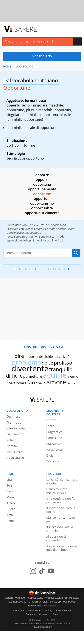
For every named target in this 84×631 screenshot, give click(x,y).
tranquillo (61, 369)
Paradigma (54, 450)
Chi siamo (18, 610)
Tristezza (52, 461)
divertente (29, 368)
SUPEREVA (50, 606)
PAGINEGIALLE (35, 598)
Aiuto (55, 614)
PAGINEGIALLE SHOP (56, 598)
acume (55, 375)
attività (64, 356)
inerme (72, 376)
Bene (10, 521)
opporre (42, 174)
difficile (14, 375)
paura (71, 383)
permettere (32, 376)
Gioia (50, 455)
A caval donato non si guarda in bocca (61, 548)
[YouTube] (51, 570)
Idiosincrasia (15, 428)
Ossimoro (13, 416)
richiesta (51, 356)
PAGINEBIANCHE (17, 602)
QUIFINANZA (69, 602)
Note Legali (34, 610)
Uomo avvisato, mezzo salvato (57, 491)
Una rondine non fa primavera (60, 500)
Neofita (11, 446)
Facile (50, 426)
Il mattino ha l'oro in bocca (60, 510)
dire (19, 355)
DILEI (45, 602)
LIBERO (9, 598)
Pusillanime (14, 434)
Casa (9, 491)
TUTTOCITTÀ (34, 602)
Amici (10, 515)
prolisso (63, 362)
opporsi (42, 179)
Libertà (51, 420)
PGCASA (74, 598)
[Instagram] (32, 570)
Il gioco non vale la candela (59, 529)
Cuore (10, 509)
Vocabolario (24, 66)
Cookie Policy (63, 610)
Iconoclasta (14, 452)
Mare (10, 497)
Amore (11, 503)
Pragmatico (54, 432)
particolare (17, 383)
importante (34, 356)
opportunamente (42, 189)
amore (56, 381)
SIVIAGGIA (55, 602)
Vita (9, 480)
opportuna (42, 184)
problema (26, 362)
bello (42, 383)
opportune (42, 193)
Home (7, 66)
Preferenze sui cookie (37, 614)
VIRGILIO (20, 598)
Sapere (25, 29)
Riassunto (53, 444)
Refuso (11, 440)
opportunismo (42, 203)
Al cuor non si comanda (56, 538)
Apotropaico (15, 458)
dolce (47, 363)
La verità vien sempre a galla (61, 481)
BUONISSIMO (35, 606)
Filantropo (13, 422)
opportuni (42, 198)
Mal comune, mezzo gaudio (60, 519)
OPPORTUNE (36, 225)
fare (32, 382)
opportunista (42, 208)
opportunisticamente (42, 212)
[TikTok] (42, 570)
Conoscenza (55, 438)
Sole (9, 485)
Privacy (48, 610)
